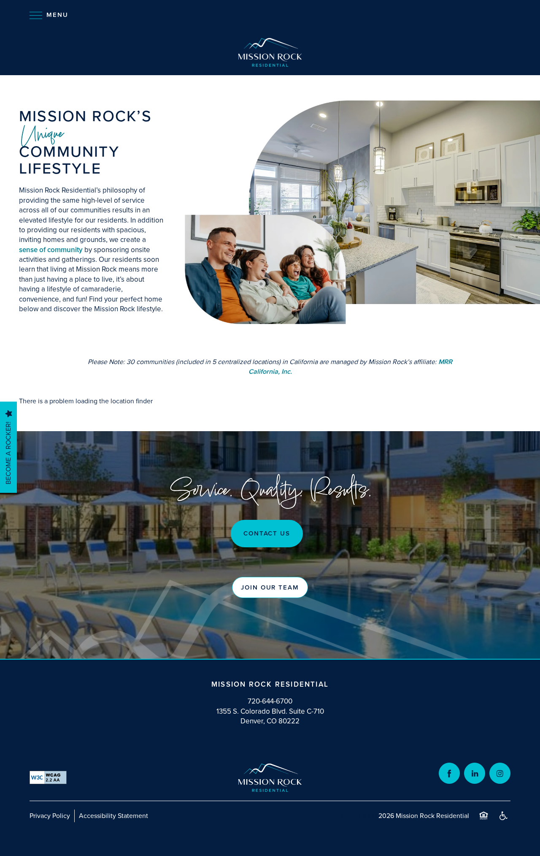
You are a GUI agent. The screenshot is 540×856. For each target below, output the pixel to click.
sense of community (51, 250)
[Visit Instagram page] (499, 773)
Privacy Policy (50, 816)
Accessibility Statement (113, 816)
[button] (270, 587)
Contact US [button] (267, 533)
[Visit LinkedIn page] (474, 773)
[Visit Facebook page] (449, 773)
